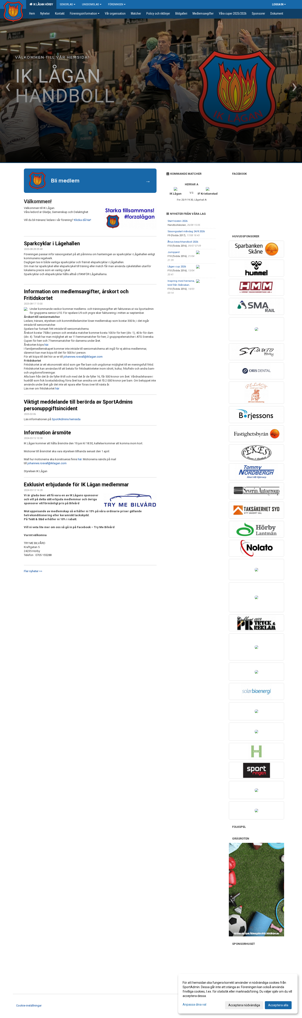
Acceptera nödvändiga (244, 1005)
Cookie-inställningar (29, 1005)
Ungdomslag (90, 4)
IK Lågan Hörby (42, 4)
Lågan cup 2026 (177, 266)
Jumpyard (174, 252)
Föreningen (115, 4)
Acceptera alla (278, 1005)
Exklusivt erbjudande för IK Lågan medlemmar (76, 485)
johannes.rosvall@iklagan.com (83, 356)
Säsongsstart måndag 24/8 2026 (186, 231)
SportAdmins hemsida (66, 419)
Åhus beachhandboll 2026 (183, 241)
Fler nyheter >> (33, 571)
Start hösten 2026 (177, 221)
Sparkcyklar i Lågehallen (52, 244)
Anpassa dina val (194, 1004)
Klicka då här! (82, 220)
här (46, 344)
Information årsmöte (47, 433)
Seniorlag (66, 4)
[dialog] (238, 994)
